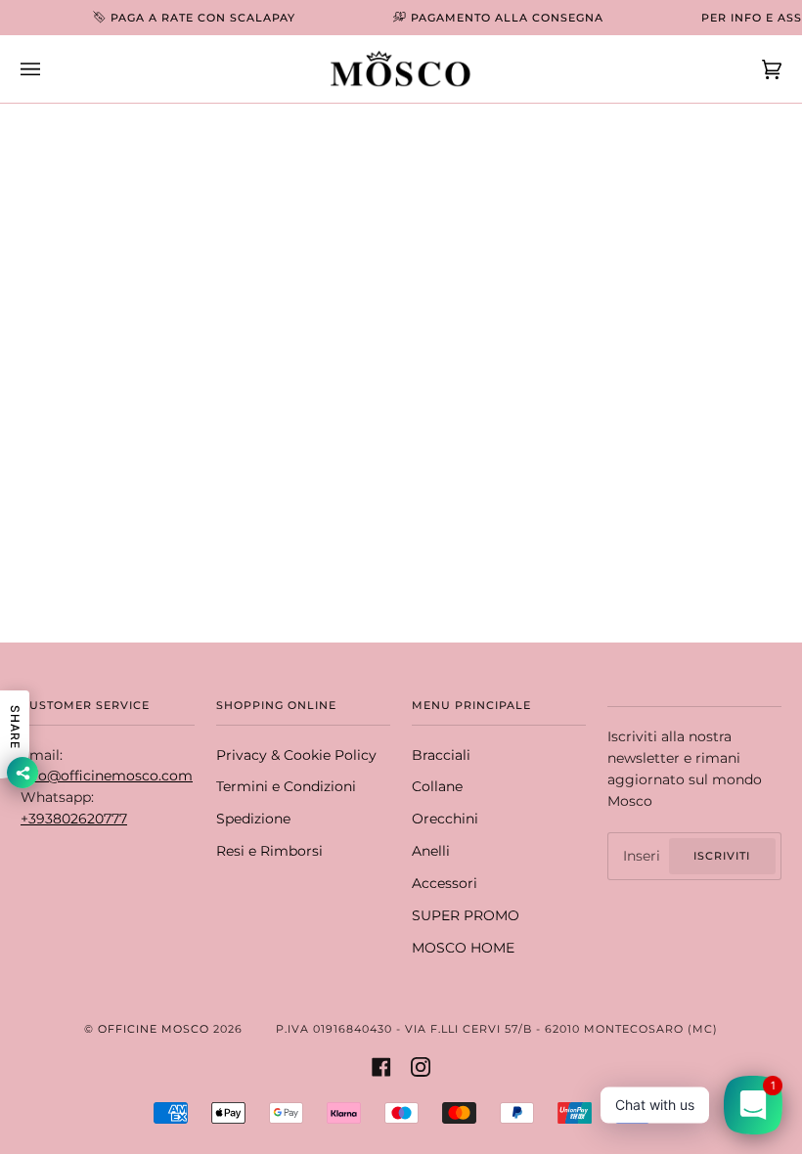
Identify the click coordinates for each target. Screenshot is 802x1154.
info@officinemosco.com (107, 775)
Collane (437, 786)
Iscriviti (721, 856)
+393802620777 (74, 818)
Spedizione (253, 818)
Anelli (431, 851)
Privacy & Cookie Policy (296, 755)
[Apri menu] (50, 69)
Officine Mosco (153, 1029)
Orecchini (445, 818)
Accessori (444, 883)
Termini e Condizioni (286, 786)
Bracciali (441, 755)
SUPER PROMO (465, 915)
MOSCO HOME (463, 947)
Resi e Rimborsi (269, 851)
